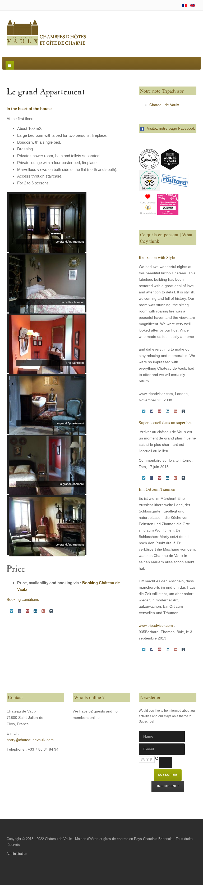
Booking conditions (23, 599)
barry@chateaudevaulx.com (30, 740)
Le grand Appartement (46, 92)
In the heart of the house (29, 108)
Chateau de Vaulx (164, 105)
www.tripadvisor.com (156, 625)
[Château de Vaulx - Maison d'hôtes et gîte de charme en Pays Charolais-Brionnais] (46, 33)
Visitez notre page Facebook (169, 128)
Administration (17, 854)
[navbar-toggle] (10, 65)
